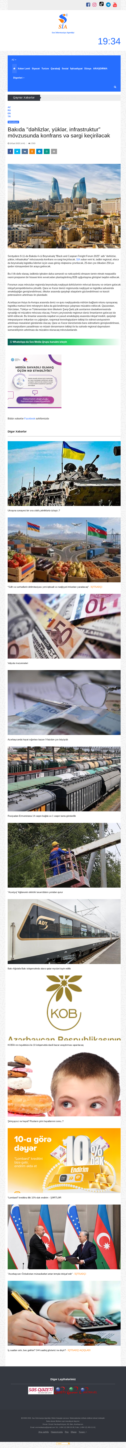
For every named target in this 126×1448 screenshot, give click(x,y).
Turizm (45, 68)
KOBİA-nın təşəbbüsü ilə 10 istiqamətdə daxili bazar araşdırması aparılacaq (45, 1045)
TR (9, 116)
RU (9, 110)
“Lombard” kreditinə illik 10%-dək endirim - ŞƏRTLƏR (34, 1197)
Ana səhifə (43, 1432)
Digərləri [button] (18, 77)
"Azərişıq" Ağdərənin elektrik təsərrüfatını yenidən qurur (35, 892)
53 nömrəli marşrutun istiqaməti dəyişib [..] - (67, 97)
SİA (78, 259)
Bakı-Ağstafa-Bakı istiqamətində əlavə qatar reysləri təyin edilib (39, 968)
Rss (67, 1432)
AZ (13, 59)
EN (9, 113)
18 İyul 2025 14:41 (17, 143)
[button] (115, 87)
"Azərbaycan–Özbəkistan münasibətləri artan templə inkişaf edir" (47, 1274)
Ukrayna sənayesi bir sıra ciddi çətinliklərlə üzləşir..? (34, 510)
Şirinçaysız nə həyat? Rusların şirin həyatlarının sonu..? (35, 1121)
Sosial (65, 68)
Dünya (87, 68)
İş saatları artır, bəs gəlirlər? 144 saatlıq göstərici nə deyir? (49, 1350)
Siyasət (36, 68)
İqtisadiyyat (76, 68)
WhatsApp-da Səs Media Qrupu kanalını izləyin (39, 342)
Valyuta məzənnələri (18, 663)
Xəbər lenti (24, 68)
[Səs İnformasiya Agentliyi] (63, 21)
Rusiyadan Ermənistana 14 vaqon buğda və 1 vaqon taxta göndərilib (42, 816)
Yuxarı (82, 1432)
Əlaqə (74, 1432)
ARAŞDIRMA (100, 68)
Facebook (29, 418)
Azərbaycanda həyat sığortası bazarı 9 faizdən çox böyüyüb (38, 739)
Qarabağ (55, 68)
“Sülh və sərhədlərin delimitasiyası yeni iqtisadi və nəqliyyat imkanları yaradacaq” (55, 587)
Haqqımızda (57, 1432)
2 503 (32, 143)
